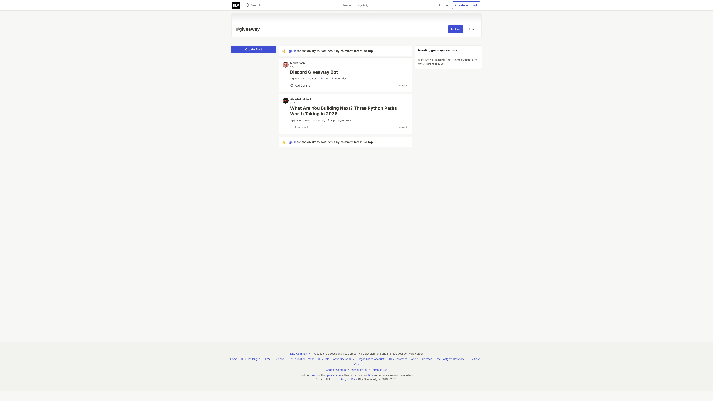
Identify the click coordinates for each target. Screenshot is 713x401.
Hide (471, 29)
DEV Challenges (250, 359)
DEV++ (268, 359)
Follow (455, 29)
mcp (331, 120)
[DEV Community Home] (236, 5)
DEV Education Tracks (301, 359)
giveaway (297, 78)
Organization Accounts (371, 359)
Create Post (253, 49)
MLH (356, 364)
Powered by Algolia (354, 5)
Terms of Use (379, 369)
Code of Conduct (336, 369)
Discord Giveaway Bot (314, 72)
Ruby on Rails (348, 379)
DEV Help (323, 359)
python (296, 120)
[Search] (247, 5)
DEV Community (300, 353)
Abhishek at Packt (301, 99)
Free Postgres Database (450, 359)
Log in (443, 5)
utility (324, 78)
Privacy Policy (358, 369)
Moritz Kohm (297, 62)
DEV (370, 375)
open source (333, 375)
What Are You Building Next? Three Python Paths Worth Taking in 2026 (343, 110)
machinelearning (314, 120)
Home (233, 359)
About (414, 359)
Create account (466, 5)
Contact (427, 359)
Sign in (291, 51)
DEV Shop (474, 359)
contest (312, 78)
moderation (339, 78)
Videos (280, 359)
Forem (313, 375)
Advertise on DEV (343, 359)
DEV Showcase (398, 359)
